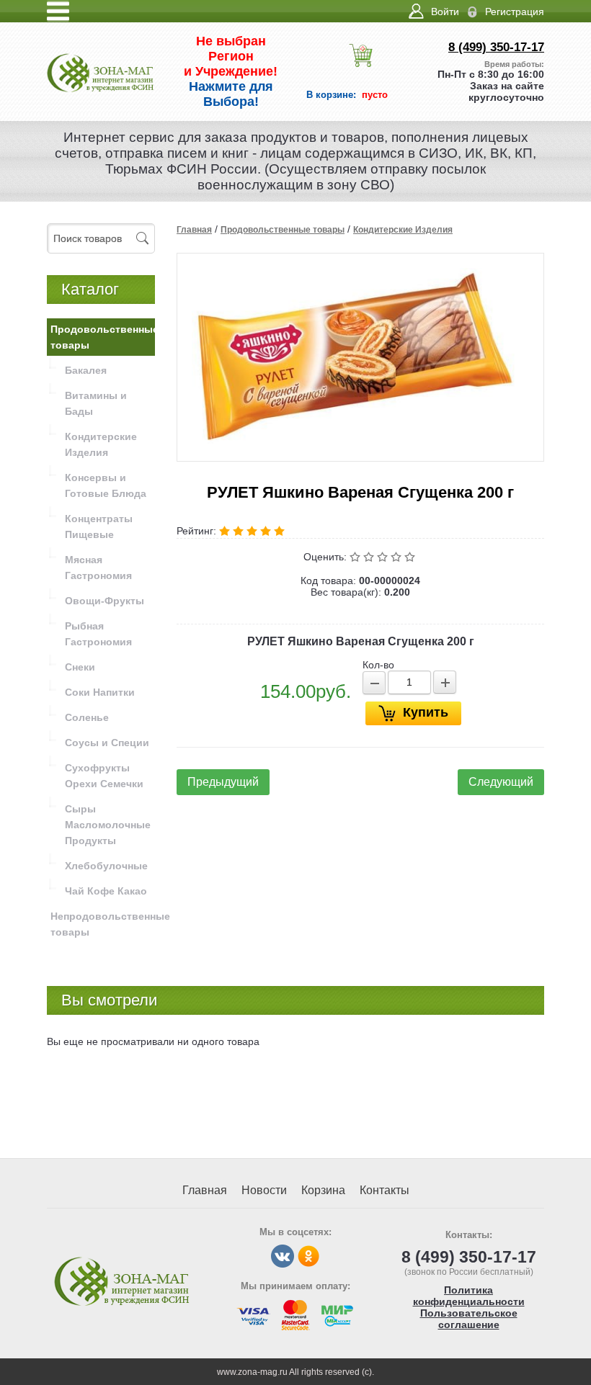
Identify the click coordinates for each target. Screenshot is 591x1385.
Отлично (411, 557)
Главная (194, 230)
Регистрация (514, 11)
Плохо (370, 557)
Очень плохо (356, 557)
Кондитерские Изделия (403, 230)
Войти (445, 11)
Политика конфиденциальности (469, 1295)
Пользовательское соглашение (468, 1318)
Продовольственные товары (283, 230)
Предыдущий (223, 782)
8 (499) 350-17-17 (496, 47)
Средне (384, 557)
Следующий (500, 782)
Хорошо (397, 557)
